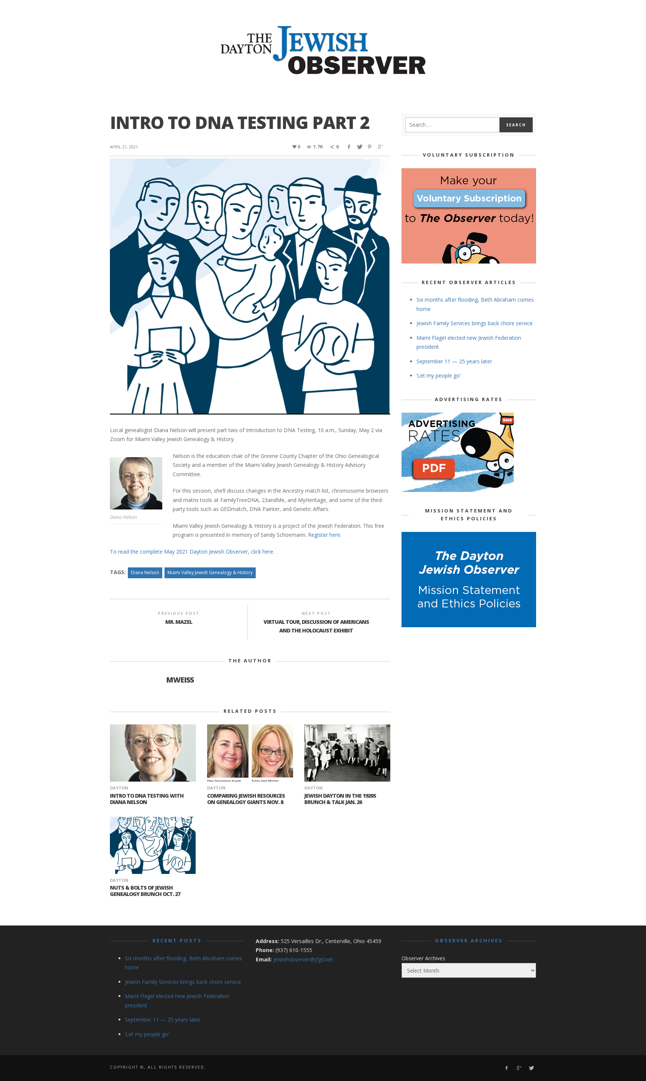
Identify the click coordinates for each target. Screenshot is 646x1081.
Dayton (119, 788)
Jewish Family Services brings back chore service (474, 323)
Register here (324, 534)
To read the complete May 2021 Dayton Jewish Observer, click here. (192, 551)
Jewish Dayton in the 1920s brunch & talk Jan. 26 (340, 799)
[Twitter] (531, 1068)
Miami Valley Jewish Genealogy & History (210, 572)
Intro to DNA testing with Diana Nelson (147, 799)
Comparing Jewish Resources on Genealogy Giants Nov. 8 (246, 799)
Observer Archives (423, 958)
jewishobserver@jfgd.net (303, 959)
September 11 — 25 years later (454, 361)
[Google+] (519, 1068)
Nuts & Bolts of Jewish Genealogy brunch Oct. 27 (145, 890)
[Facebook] (506, 1068)
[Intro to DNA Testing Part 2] (250, 285)
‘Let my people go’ (438, 375)
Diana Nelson (145, 572)
